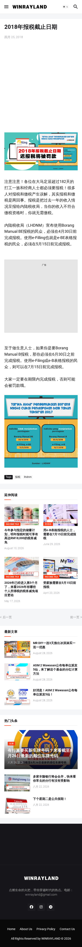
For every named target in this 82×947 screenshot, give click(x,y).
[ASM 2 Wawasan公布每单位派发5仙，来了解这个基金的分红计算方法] (17, 671)
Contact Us (67, 929)
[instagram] (41, 907)
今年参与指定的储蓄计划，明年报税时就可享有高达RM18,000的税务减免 (21, 536)
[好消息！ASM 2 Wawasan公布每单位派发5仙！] (17, 696)
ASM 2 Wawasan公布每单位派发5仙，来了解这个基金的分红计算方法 (55, 669)
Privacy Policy (46, 929)
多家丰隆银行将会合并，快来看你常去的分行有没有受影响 (54, 778)
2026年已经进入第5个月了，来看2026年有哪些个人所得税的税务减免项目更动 (21, 589)
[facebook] (31, 907)
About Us (26, 929)
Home (11, 929)
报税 (17, 476)
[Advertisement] (41, 86)
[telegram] (50, 907)
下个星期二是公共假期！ (50, 799)
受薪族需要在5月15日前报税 (59, 585)
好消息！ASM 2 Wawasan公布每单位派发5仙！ (55, 692)
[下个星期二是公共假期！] (17, 805)
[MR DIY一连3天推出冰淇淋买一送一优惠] (17, 649)
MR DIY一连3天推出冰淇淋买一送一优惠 (54, 645)
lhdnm (28, 476)
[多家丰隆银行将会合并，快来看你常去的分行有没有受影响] (17, 783)
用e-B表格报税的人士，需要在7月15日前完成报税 (59, 534)
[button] (6, 6)
